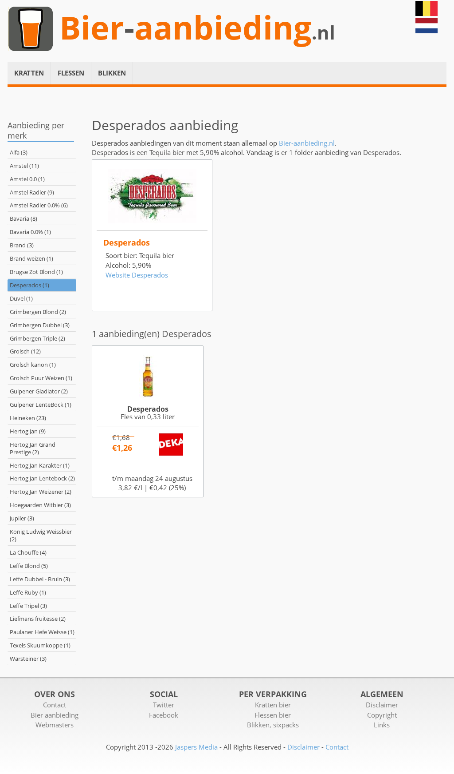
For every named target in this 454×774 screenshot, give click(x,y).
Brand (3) (22, 245)
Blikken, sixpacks (273, 724)
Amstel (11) (24, 166)
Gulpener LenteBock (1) (40, 405)
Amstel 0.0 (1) (27, 179)
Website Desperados (137, 274)
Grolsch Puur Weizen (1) (41, 378)
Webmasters (54, 724)
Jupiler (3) (22, 518)
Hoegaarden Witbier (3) (40, 505)
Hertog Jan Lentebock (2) (42, 478)
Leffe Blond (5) (29, 566)
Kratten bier (273, 704)
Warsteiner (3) (28, 659)
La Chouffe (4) (28, 552)
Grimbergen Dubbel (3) (40, 325)
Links (382, 724)
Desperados (147, 409)
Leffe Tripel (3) (28, 606)
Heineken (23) (28, 418)
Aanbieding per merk (36, 130)
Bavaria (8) (23, 218)
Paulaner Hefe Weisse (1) (42, 632)
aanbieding (223, 27)
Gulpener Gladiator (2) (39, 391)
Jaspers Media (196, 746)
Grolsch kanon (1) (33, 365)
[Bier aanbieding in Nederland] (426, 30)
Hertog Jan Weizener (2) (40, 492)
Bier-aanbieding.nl (307, 143)
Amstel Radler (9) (32, 192)
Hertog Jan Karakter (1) (40, 465)
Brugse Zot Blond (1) (36, 272)
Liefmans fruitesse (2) (38, 619)
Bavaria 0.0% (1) (30, 232)
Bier (91, 27)
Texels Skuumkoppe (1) (40, 645)
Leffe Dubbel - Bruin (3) (40, 579)
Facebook (163, 714)
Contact (54, 704)
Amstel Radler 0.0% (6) (39, 205)
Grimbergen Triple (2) (37, 338)
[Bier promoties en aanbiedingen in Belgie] (426, 13)
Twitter (163, 704)
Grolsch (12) (25, 351)
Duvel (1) (21, 298)
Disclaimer (382, 704)
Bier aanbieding (54, 714)
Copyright (382, 714)
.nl (323, 32)
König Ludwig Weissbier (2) (41, 535)
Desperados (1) (29, 285)
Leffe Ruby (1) (28, 592)
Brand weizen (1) (31, 258)
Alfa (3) (18, 152)
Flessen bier (272, 714)
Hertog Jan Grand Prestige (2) (32, 448)
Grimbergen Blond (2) (38, 312)
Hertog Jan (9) (28, 431)
